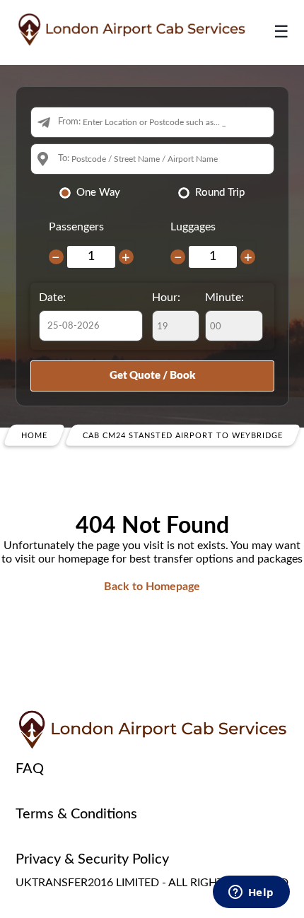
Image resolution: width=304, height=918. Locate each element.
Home (34, 436)
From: (69, 121)
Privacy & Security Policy (92, 859)
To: (63, 158)
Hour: (166, 297)
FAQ (30, 769)
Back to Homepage (152, 586)
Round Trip (220, 192)
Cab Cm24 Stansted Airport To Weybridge (183, 436)
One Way (98, 192)
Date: (52, 297)
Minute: (224, 297)
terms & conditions (76, 814)
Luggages (193, 227)
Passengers (76, 227)
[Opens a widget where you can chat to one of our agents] (251, 893)
